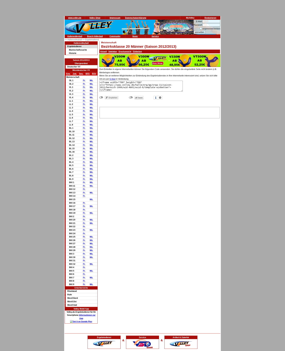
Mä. (91, 80)
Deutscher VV (73, 67)
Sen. (81, 74)
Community (115, 36)
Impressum (115, 18)
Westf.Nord (72, 298)
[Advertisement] (159, 112)
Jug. (75, 74)
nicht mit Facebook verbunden (101, 98)
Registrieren (210, 18)
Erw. (68, 74)
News (135, 36)
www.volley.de (74, 18)
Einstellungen (160, 98)
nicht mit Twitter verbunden (131, 98)
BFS (88, 74)
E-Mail (112, 79)
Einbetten (137, 51)
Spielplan (112, 51)
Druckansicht (125, 51)
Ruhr (69, 294)
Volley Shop (94, 18)
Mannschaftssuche (78, 50)
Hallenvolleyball (74, 36)
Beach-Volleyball (95, 36)
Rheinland (72, 291)
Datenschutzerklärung (135, 18)
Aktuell (103, 51)
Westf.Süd (72, 305)
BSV (94, 74)
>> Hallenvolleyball (73, 40)
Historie (72, 53)
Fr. (84, 80)
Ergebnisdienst (74, 46)
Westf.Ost (72, 301)
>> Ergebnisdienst (90, 40)
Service (155, 36)
